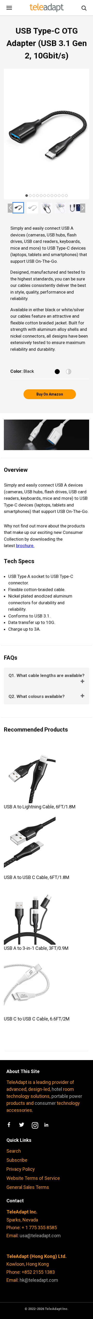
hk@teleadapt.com (39, 1280)
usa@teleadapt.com (40, 1235)
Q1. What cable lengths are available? (46, 675)
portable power (66, 1096)
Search (13, 1151)
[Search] (84, 7)
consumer (45, 1103)
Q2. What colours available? (37, 696)
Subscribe (16, 1160)
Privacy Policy (20, 1169)
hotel (57, 1089)
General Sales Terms (27, 1187)
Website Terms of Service (33, 1178)
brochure (24, 545)
